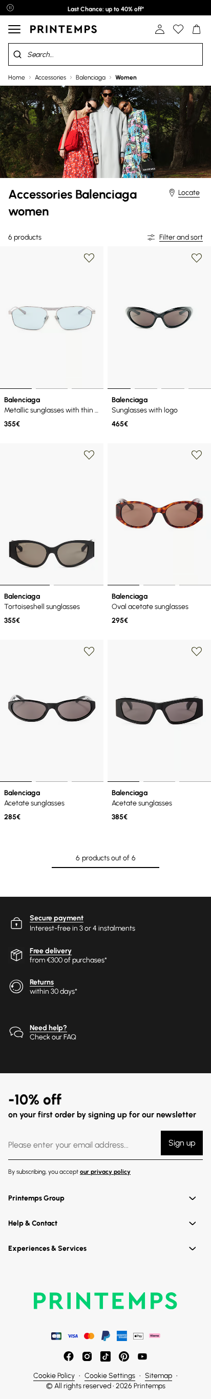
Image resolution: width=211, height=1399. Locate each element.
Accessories (50, 77)
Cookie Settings (110, 1375)
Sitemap (158, 1375)
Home (16, 77)
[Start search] (17, 54)
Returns (42, 982)
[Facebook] (68, 1356)
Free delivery (51, 951)
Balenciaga (91, 77)
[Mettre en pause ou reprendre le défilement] (10, 8)
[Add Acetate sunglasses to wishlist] (89, 651)
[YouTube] (142, 1356)
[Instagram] (87, 1356)
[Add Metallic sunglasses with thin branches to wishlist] (89, 258)
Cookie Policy (54, 1375)
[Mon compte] (160, 29)
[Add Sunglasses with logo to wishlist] (196, 258)
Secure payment (56, 918)
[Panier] (197, 29)
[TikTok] (105, 1356)
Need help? (48, 1027)
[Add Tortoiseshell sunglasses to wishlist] (89, 455)
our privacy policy (105, 1171)
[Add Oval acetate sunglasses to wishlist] (196, 455)
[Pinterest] (124, 1356)
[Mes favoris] (178, 29)
